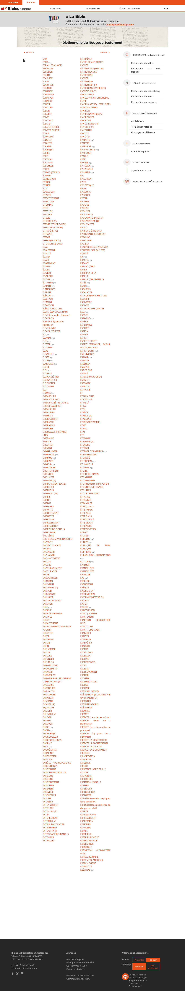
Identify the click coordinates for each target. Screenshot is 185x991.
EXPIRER (84, 785)
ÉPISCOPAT (86, 191)
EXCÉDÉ (84, 649)
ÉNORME (47, 743)
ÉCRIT (45, 156)
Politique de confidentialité (80, 962)
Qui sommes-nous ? (76, 965)
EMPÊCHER (48, 486)
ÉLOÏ (45, 370)
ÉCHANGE (48, 91)
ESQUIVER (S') (87, 353)
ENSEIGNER (48, 785)
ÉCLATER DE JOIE (51, 130)
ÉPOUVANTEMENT (89, 221)
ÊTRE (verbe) (86, 509)
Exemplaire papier (140, 151)
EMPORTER (48, 516)
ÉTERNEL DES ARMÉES (91, 451)
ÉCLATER (47, 123)
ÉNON (46, 730)
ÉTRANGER (85, 499)
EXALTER (84, 636)
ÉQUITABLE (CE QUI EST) (92, 250)
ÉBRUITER (48, 71)
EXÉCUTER (85, 701)
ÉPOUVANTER (87, 224)
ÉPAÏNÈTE (85, 139)
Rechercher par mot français (145, 70)
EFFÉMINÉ (48, 204)
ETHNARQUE (86, 464)
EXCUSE (84, 684)
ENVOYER (85, 136)
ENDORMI (48, 581)
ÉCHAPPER (48, 97)
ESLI (82, 311)
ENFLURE (47, 655)
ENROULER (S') (50, 765)
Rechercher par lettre (142, 62)
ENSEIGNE (48, 775)
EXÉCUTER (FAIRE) (89, 704)
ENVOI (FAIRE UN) (89, 123)
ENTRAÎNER (86, 58)
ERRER (83, 269)
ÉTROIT (84, 532)
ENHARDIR (48, 697)
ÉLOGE (46, 366)
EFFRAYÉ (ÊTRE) (50, 230)
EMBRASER (48, 422)
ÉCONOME (48, 136)
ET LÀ (83, 405)
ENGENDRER (49, 688)
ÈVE (82, 577)
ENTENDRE (48, 808)
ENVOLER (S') (87, 126)
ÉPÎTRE (83, 198)
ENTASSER (48, 801)
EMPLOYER (48, 506)
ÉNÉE (45, 607)
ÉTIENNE (85, 467)
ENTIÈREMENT (50, 827)
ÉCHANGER (48, 94)
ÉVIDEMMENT (87, 590)
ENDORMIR (48, 584)
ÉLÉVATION (48, 305)
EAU (45, 58)
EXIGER (84, 765)
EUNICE (84, 542)
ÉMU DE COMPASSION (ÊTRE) (57, 538)
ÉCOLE (46, 133)
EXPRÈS (84, 811)
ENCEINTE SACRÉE (52, 545)
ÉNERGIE (47, 610)
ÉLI (44, 334)
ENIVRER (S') (49, 704)
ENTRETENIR (86, 81)
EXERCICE (85, 752)
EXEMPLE (85, 710)
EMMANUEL (49, 454)
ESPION (84, 331)
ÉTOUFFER (85, 490)
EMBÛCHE (48, 428)
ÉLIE (45, 341)
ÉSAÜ (83, 285)
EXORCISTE (86, 775)
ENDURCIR (48, 597)
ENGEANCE (48, 684)
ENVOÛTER (86, 130)
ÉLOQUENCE (49, 383)
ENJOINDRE (48, 707)
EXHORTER (85, 759)
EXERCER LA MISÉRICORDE (93, 740)
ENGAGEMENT (50, 668)
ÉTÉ (82, 435)
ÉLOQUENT (48, 386)
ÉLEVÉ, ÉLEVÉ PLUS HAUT (55, 311)
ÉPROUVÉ (85, 237)
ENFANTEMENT (50, 623)
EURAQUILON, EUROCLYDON (95, 555)
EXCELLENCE (86, 652)
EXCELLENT (86, 655)
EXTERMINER (86, 843)
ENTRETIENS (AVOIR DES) (93, 88)
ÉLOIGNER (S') (50, 379)
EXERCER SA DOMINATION (93, 749)
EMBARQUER (49, 396)
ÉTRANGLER (86, 503)
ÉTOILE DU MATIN (89, 474)
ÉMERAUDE (48, 438)
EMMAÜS (48, 457)
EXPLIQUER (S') (87, 791)
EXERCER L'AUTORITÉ (91, 746)
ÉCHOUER (48, 107)
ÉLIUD (46, 360)
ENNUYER (47, 723)
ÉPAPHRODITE (87, 149)
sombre (140, 960)
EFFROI (46, 237)
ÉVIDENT (84, 600)
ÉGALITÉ (47, 253)
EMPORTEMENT (51, 512)
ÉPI (82, 175)
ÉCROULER (48, 165)
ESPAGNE (85, 318)
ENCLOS (47, 561)
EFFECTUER (48, 201)
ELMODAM (48, 363)
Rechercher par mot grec (144, 102)
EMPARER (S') (49, 480)
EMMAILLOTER (50, 451)
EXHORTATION (87, 756)
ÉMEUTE (47, 441)
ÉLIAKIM (47, 337)
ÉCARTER (47, 88)
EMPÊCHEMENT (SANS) (54, 483)
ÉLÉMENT (47, 302)
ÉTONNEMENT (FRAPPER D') (94, 483)
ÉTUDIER (84, 535)
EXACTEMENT (87, 616)
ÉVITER (83, 603)
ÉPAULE (84, 156)
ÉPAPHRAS (86, 146)
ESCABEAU (85, 289)
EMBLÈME (48, 415)
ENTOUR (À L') (50, 830)
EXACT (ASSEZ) (87, 610)
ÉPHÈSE (84, 162)
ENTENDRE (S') (50, 811)
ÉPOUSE (84, 208)
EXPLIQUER (86, 788)
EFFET (45, 208)
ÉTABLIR (84, 412)
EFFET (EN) (48, 211)
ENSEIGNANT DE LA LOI (54, 772)
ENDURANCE (49, 594)
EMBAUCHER (49, 409)
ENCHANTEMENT (51, 558)
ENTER (46, 814)
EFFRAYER (47, 233)
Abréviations (137, 121)
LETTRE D (30, 52)
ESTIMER (84, 379)
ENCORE (47, 564)
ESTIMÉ (84, 373)
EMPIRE (46, 496)
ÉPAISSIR (84, 143)
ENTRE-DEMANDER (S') (91, 62)
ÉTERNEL (84, 448)
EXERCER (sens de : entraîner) (95, 717)
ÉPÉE (82, 159)
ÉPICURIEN (85, 178)
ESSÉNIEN (85, 363)
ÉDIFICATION (49, 178)
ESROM (84, 357)
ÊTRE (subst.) (86, 506)
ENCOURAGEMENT (52, 568)
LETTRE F (104, 52)
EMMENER (48, 461)
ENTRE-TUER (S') (88, 91)
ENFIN (46, 645)
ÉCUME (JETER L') (51, 172)
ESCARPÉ (84, 298)
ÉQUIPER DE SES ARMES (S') (94, 246)
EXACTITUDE (86, 626)
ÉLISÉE (46, 357)
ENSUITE (47, 798)
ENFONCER (48, 658)
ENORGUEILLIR (50, 736)
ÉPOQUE (84, 204)
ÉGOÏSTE (47, 272)
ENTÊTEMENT (49, 821)
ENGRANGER (49, 694)
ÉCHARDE (47, 100)
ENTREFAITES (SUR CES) (92, 68)
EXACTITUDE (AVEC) (90, 629)
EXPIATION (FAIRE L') (90, 782)
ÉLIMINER (47, 347)
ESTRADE (85, 386)
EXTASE (84, 830)
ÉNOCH (47, 727)
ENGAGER (48, 671)
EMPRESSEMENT (51, 522)
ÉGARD (46, 256)
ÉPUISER (84, 243)
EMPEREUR (48, 490)
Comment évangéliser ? (78, 978)
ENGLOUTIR (49, 691)
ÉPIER (83, 182)
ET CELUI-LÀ (86, 399)
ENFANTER (48, 632)
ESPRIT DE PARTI (88, 341)
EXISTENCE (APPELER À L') (93, 769)
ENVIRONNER (87, 117)
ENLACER (47, 710)
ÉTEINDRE (85, 438)
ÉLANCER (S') (49, 289)
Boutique (13, 2)
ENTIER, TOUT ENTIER (54, 824)
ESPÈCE (84, 321)
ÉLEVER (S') (48, 318)
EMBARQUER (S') (51, 399)
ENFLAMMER (49, 649)
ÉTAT (82, 431)
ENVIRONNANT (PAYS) (91, 113)
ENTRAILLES (49, 840)
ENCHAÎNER (49, 555)
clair (154, 960)
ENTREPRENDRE (88, 71)
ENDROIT (47, 590)
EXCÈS (83, 665)
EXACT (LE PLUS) (88, 613)
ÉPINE (83, 188)
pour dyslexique (153, 966)
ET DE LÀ (84, 402)
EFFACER (47, 195)
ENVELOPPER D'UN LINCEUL (94, 97)
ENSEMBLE (48, 788)
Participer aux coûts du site (80, 975)
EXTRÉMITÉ (86, 866)
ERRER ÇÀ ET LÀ (88, 272)
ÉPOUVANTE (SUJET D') (91, 217)
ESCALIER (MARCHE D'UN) (93, 295)
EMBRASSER (49, 425)
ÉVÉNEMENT (86, 584)
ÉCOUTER (47, 143)
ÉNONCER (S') (49, 733)
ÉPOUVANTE (86, 214)
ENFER (46, 636)
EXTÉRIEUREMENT (89, 837)
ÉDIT (45, 188)
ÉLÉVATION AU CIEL (52, 308)
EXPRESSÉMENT (88, 817)
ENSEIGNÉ (48, 778)
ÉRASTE (84, 259)
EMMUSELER (49, 467)
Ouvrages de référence (143, 132)
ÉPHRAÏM (85, 172)
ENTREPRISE (86, 75)
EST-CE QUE (86, 370)
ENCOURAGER (50, 571)
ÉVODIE (84, 607)
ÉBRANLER (48, 68)
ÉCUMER (47, 175)
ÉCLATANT (48, 120)
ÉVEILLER (85, 581)
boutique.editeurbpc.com (120, 24)
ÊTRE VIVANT (86, 522)
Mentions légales (75, 959)
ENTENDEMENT (50, 804)
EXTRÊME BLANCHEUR (91, 860)
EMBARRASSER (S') (52, 405)
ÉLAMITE (47, 285)
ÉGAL (45, 246)
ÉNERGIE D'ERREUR (52, 613)
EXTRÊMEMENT (88, 863)
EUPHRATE (86, 551)
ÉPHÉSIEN (85, 165)
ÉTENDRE (85, 444)
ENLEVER (47, 717)
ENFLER (46, 652)
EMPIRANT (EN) (50, 493)
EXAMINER (85, 639)
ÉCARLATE (48, 78)
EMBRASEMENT (50, 418)
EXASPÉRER (86, 642)
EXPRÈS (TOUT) (88, 814)
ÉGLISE (46, 269)
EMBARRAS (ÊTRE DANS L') (56, 402)
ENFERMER (48, 639)
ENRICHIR (47, 759)
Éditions (31, 2)
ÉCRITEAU (48, 159)
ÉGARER (47, 266)
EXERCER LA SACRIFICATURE (94, 743)
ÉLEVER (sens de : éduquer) (56, 315)
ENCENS (47, 548)
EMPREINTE (48, 519)
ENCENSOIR (49, 551)
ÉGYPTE (47, 279)
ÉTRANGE (85, 496)
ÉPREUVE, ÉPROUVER (91, 230)
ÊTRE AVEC (85, 512)
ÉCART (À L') (48, 84)
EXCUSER (85, 688)
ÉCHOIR (47, 104)
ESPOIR (84, 334)
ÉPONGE (84, 201)
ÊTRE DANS (86, 516)
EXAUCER (85, 645)
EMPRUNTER (49, 532)
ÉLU (44, 389)
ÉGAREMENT (49, 263)
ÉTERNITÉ (85, 457)
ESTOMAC (85, 383)
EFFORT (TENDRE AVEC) (54, 224)
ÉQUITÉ (84, 253)
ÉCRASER (47, 146)
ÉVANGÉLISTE (87, 571)
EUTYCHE (85, 561)
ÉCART (46, 81)
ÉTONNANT (86, 477)
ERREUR (84, 276)
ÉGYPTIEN (48, 282)
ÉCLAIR (46, 110)
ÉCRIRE (46, 152)
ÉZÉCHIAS (85, 869)
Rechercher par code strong (145, 90)
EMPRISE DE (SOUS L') (54, 529)
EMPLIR (46, 499)
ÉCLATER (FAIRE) (51, 126)
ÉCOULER (47, 139)
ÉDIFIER (46, 185)
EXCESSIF (85, 668)
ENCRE (46, 574)
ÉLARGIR (47, 292)
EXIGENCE (85, 762)
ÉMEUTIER (48, 444)
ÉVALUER (84, 564)
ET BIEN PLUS (87, 396)
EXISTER (84, 772)
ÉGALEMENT (49, 250)
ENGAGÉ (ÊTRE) (50, 665)
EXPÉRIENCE (86, 778)
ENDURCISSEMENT (52, 600)
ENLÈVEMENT (49, 714)
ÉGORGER (48, 276)
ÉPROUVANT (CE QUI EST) (93, 233)
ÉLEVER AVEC (49, 328)
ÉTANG (83, 428)
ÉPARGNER (85, 152)
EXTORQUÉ (86, 847)
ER (81, 256)
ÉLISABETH (48, 353)
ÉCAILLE (47, 75)
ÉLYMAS (47, 392)
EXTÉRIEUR (85, 834)
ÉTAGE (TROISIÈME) (90, 422)
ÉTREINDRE (86, 525)
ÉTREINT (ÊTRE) (88, 529)
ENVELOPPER (87, 94)
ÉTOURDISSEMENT (90, 493)
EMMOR (47, 464)
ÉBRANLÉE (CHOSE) (52, 65)
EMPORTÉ (48, 509)
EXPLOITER (85, 795)
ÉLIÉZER (47, 344)
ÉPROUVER (86, 240)
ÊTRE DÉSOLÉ (87, 519)
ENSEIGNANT (49, 769)
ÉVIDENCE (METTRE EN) (92, 597)
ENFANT (47, 619)
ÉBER (45, 62)
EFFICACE (47, 214)
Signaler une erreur (141, 170)
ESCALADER (86, 292)
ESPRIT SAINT (87, 350)
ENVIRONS (85, 120)
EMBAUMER (49, 412)
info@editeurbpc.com (26, 968)
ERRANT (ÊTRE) (87, 266)
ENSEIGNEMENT (51, 782)
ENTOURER (48, 837)
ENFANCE (47, 616)
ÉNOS (46, 746)
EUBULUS (85, 538)
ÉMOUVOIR (48, 477)
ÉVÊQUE (84, 587)
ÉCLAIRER (47, 113)
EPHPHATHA (86, 169)
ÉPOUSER (85, 211)
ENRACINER (48, 752)
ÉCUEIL (46, 169)
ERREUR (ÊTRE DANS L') (92, 279)
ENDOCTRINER (50, 577)
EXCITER (84, 675)
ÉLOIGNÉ (47, 373)
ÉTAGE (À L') (86, 418)
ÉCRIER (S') (48, 149)
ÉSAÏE (83, 282)
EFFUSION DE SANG (53, 243)
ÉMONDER (48, 474)
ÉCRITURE (48, 162)
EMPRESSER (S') (50, 525)
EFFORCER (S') (50, 221)
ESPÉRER (84, 328)
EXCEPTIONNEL (88, 662)
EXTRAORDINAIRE (89, 856)
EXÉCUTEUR (86, 707)
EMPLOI (47, 503)
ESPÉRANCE (86, 324)
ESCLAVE (84, 305)
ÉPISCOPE (85, 195)
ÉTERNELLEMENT (89, 454)
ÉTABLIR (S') (86, 415)
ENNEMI (47, 720)
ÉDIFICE (46, 182)
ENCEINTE (48, 542)
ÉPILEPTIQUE (87, 185)
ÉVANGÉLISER (87, 568)
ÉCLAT (46, 117)
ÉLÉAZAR (47, 295)
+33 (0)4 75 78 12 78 (25, 964)
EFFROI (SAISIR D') (52, 240)
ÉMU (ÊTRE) (48, 535)
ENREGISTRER (50, 756)
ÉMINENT (47, 448)
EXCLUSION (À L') (88, 681)
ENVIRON (85, 110)
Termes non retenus (141, 126)
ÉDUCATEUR (49, 191)
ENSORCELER (49, 795)
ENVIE (83, 100)
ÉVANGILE (85, 574)
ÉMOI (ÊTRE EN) (51, 470)
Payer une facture (75, 969)
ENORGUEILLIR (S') (52, 740)
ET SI (82, 409)
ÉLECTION (48, 298)
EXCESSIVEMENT (88, 671)
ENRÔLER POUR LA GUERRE (57, 762)
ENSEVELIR (48, 791)
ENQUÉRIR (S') (50, 749)
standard (139, 966)
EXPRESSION (86, 821)
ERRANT (84, 263)
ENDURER (48, 603)
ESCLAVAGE (86, 302)
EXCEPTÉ (84, 658)
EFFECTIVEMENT (51, 198)
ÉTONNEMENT (87, 480)
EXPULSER (85, 827)
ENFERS (46, 642)
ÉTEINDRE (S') (87, 441)
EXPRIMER (85, 824)
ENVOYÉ (84, 133)
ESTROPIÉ (85, 389)
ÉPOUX (83, 227)
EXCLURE (84, 678)
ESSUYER (84, 366)
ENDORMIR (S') (50, 587)
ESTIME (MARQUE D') (91, 376)
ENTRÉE (84, 65)
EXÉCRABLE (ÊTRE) (89, 691)
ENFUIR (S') (48, 662)
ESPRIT (83, 337)
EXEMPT (84, 714)
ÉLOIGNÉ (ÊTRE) (51, 376)
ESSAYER (84, 360)
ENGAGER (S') (49, 675)
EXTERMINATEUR (89, 840)
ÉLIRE (45, 350)
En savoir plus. (135, 986)
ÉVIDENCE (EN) (87, 594)
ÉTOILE (83, 470)
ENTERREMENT (50, 817)
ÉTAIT (83, 425)
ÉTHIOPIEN (86, 461)
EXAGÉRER (85, 632)
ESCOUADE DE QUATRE (92, 308)
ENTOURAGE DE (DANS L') (56, 834)
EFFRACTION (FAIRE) (53, 227)
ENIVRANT (48, 701)
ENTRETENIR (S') (88, 84)
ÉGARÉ (46, 259)
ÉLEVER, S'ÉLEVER (51, 331)
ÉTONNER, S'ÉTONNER (91, 486)
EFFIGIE (46, 217)
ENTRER (84, 78)
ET (81, 392)
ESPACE (84, 315)
